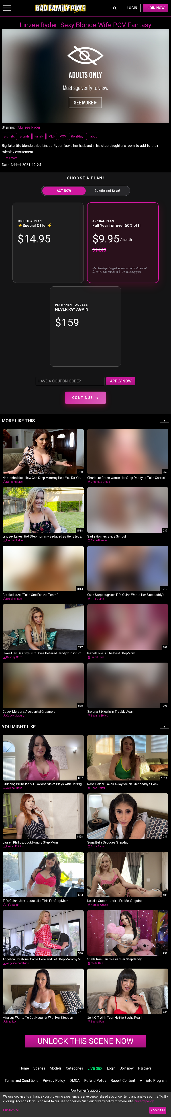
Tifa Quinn (97, 598)
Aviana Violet (14, 788)
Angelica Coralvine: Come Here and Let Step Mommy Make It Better (50, 959)
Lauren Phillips (15, 846)
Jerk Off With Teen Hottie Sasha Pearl (114, 1017)
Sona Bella (97, 846)
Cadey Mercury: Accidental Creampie (29, 711)
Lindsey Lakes (14, 540)
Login (132, 8)
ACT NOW (64, 191)
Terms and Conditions (21, 1080)
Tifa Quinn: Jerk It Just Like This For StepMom (36, 901)
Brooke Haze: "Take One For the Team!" (30, 595)
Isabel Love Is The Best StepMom (111, 653)
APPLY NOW (121, 381)
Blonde (25, 136)
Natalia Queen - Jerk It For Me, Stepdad (114, 901)
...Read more (9, 158)
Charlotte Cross (100, 481)
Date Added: (11, 165)
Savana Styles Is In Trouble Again (110, 711)
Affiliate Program (153, 1080)
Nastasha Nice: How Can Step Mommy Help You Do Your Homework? (51, 478)
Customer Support (85, 1090)
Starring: (8, 127)
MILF (52, 136)
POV (63, 136)
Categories (74, 1068)
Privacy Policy (54, 1080)
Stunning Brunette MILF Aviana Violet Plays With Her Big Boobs (47, 784)
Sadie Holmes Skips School (106, 536)
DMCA (74, 1080)
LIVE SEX (95, 1068)
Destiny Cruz (14, 657)
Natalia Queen (99, 904)
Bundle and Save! (107, 191)
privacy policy (144, 1101)
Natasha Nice (14, 481)
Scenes (39, 1068)
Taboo (92, 136)
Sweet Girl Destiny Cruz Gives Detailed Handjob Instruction (44, 653)
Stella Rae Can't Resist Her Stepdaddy (114, 959)
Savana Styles (99, 715)
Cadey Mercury (15, 715)
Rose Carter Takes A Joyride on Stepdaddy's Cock (122, 784)
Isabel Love (97, 657)
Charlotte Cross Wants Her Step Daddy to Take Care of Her (129, 478)
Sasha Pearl (98, 1021)
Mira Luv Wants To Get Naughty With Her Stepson (38, 1017)
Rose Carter (98, 788)
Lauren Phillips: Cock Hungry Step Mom (30, 842)
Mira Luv (11, 1021)
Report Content (123, 1080)
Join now (127, 1068)
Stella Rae (97, 963)
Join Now (156, 8)
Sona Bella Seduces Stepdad (107, 842)
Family (39, 136)
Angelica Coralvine (17, 963)
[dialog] (85, 1104)
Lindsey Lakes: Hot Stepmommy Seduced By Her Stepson (44, 536)
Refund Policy (95, 1080)
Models (55, 1068)
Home (24, 1068)
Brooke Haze (14, 598)
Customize (11, 1110)
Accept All (158, 1110)
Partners (145, 1068)
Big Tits (9, 136)
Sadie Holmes (99, 540)
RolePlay (77, 136)
